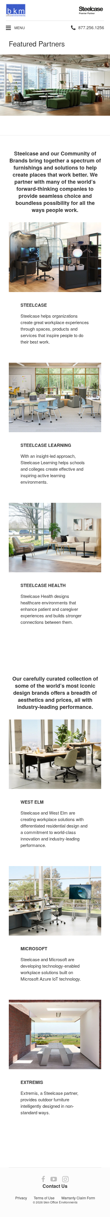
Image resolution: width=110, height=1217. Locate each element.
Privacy (21, 1197)
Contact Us (55, 1186)
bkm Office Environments (60, 1202)
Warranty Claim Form (78, 1197)
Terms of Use (44, 1197)
